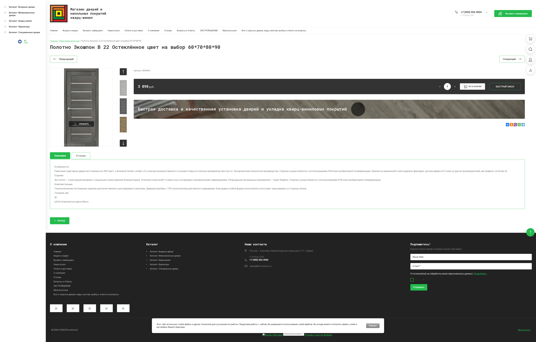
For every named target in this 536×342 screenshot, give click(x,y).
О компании (153, 30)
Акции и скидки (70, 30)
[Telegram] (523, 124)
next (123, 143)
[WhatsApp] (519, 124)
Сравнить (84, 124)
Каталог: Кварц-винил (160, 260)
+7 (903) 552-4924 (471, 12)
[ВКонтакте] (507, 124)
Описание (60, 155)
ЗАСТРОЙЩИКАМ (209, 30)
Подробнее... (481, 273)
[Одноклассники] (511, 124)
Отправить (418, 287)
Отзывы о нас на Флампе (318, 334)
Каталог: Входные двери (161, 251)
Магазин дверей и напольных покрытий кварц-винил (88, 13)
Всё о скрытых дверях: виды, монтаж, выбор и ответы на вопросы (274, 30)
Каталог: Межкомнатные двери (165, 256)
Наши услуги (114, 30)
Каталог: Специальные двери (164, 268)
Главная (54, 30)
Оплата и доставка (134, 30)
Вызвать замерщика (93, 30)
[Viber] (515, 124)
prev (123, 71)
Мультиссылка (230, 30)
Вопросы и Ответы (186, 30)
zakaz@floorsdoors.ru (260, 266)
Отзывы (168, 30)
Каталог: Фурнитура (159, 264)
